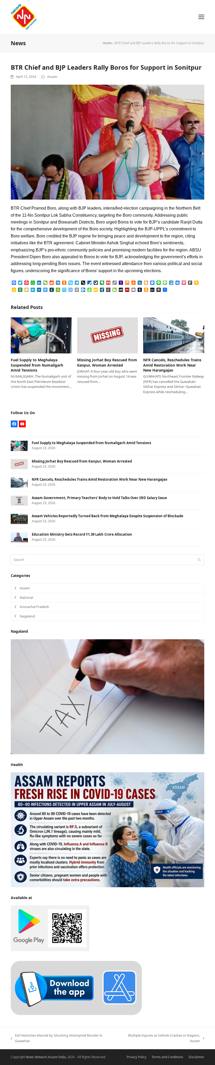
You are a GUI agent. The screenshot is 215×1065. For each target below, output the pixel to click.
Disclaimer (196, 1057)
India (62, 1057)
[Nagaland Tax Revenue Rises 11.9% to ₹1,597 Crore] (107, 696)
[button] (201, 17)
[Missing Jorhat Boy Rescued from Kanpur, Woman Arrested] (107, 335)
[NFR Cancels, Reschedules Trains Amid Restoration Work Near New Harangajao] (173, 335)
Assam (52, 76)
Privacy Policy (136, 1057)
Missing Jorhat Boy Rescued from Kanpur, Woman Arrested (107, 362)
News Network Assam (42, 1057)
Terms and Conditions (167, 1057)
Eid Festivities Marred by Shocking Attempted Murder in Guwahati (56, 1038)
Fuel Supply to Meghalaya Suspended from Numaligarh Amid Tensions (37, 365)
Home (107, 43)
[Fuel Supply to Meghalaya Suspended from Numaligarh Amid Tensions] (41, 335)
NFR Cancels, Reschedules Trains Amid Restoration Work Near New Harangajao (172, 365)
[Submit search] (199, 559)
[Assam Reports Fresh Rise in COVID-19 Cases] (107, 829)
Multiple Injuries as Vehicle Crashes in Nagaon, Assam (160, 1038)
